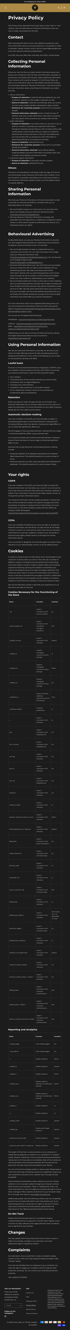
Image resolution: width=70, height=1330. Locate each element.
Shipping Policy (31, 1301)
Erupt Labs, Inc (19, 1322)
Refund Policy (31, 1309)
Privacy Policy (31, 1305)
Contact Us (30, 1293)
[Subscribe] (20, 1305)
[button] (6, 8)
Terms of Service (32, 1313)
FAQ (27, 1297)
